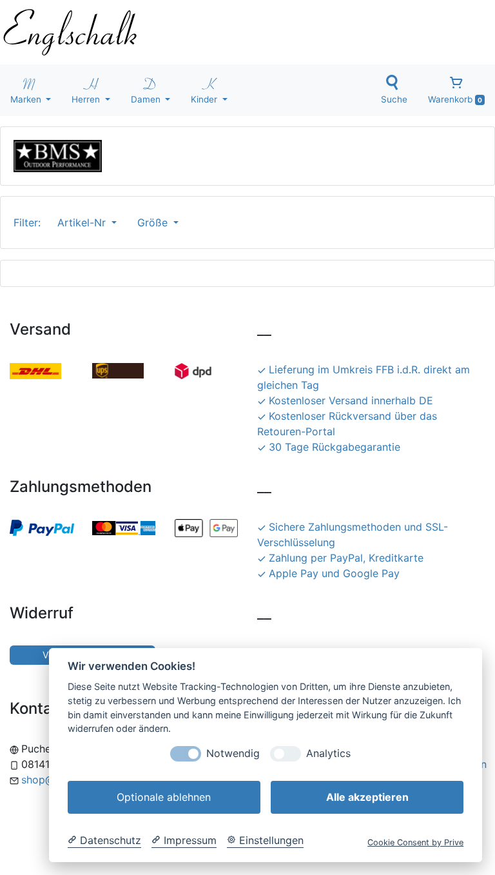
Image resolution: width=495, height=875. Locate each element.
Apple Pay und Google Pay (334, 573)
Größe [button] (154, 222)
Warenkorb (455, 99)
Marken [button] (27, 99)
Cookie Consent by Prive (415, 842)
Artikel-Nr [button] (83, 222)
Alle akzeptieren (367, 797)
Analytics (328, 753)
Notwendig (233, 753)
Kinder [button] (205, 99)
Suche (394, 99)
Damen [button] (147, 99)
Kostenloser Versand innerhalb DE (351, 400)
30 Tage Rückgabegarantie (334, 446)
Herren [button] (87, 99)
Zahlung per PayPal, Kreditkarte (346, 557)
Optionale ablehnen (164, 797)
